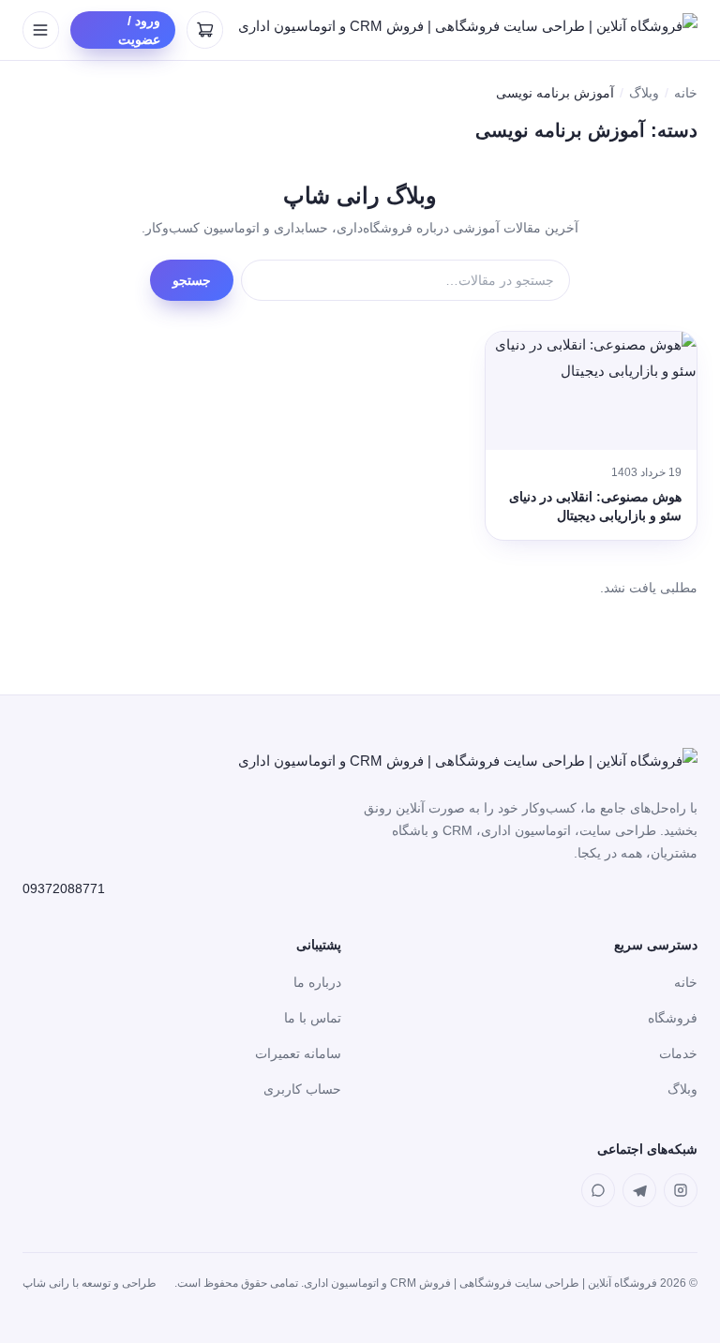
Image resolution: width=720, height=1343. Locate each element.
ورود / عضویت (139, 30)
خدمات (678, 1053)
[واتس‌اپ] (598, 1190)
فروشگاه (673, 1017)
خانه (686, 92)
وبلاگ (644, 92)
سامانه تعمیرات (298, 1053)
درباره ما (317, 982)
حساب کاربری (302, 1089)
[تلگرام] (639, 1190)
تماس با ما (312, 1017)
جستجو (191, 280)
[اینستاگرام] (681, 1190)
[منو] (40, 30)
